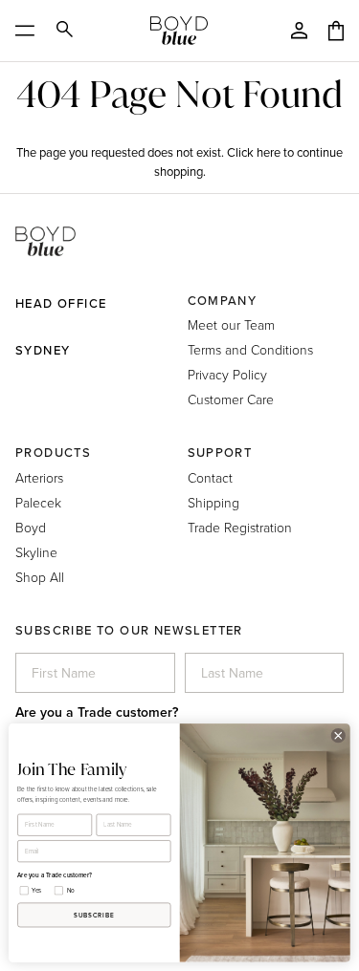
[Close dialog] (338, 736)
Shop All (39, 577)
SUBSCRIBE (94, 915)
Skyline (36, 552)
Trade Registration (240, 527)
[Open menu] (31, 30)
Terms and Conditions (250, 349)
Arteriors (39, 477)
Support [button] (220, 452)
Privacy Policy (227, 374)
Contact (210, 477)
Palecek (38, 502)
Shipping (213, 502)
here (268, 152)
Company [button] (223, 300)
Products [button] (53, 452)
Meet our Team (231, 324)
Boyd (30, 527)
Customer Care (231, 399)
